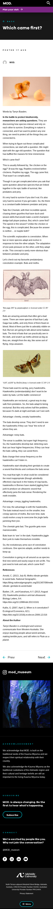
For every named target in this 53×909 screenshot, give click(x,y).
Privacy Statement (26, 893)
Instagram (12, 859)
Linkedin (19, 859)
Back (11, 21)
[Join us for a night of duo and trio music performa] (26, 704)
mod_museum (19, 672)
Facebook (5, 859)
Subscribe (12, 815)
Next (41, 657)
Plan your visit (11, 9)
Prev (11, 657)
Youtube (26, 859)
